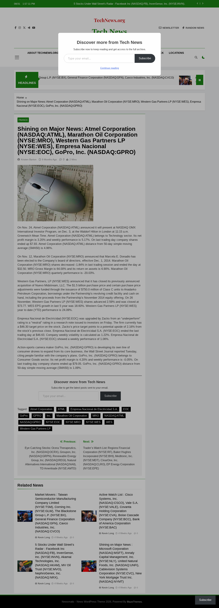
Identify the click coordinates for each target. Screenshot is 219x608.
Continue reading (109, 68)
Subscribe (145, 58)
